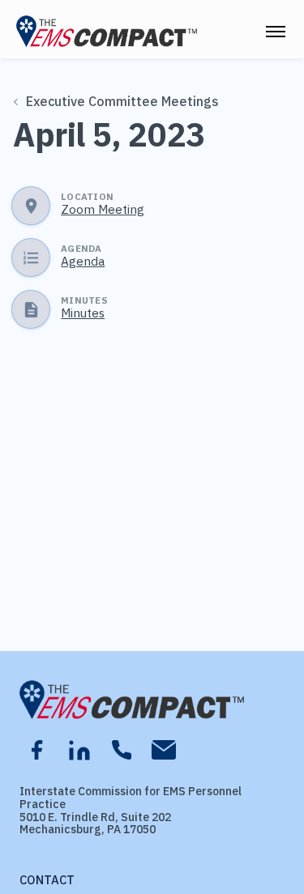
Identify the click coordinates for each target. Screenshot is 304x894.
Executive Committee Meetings (122, 101)
